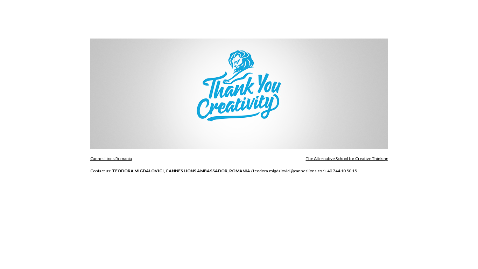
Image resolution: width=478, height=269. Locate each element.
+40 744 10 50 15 (341, 170)
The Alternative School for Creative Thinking (347, 158)
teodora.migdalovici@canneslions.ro (287, 170)
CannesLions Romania (111, 158)
